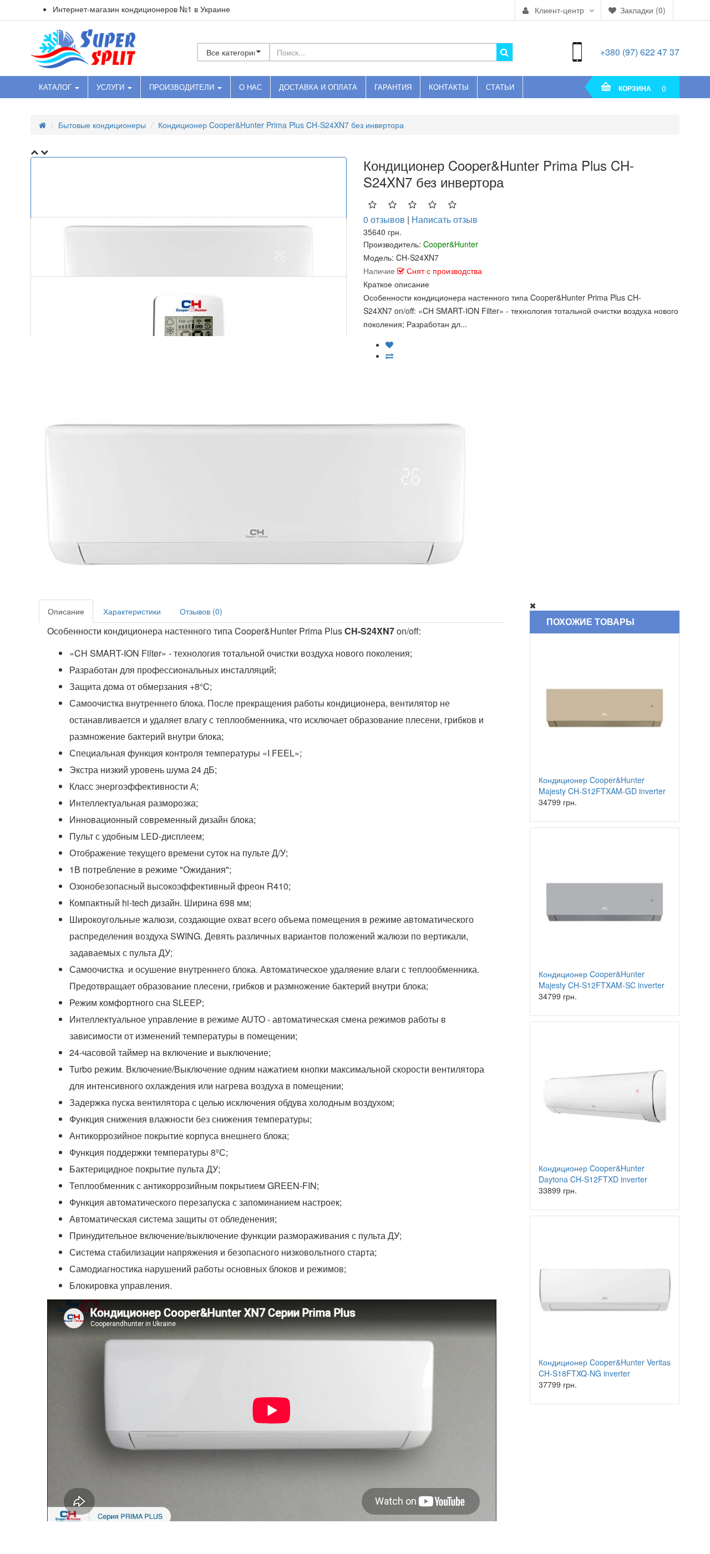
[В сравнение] (389, 355)
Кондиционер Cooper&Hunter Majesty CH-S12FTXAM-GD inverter (602, 785)
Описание (66, 611)
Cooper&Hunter (450, 244)
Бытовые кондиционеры (102, 124)
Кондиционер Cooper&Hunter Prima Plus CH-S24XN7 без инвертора (281, 124)
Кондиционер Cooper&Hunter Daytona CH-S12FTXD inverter (593, 1173)
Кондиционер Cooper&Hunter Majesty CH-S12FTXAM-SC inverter (602, 979)
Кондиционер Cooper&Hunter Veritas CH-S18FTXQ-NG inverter (605, 1368)
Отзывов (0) (201, 611)
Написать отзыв (445, 219)
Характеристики (132, 611)
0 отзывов (384, 219)
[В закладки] (389, 344)
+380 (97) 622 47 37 (639, 51)
